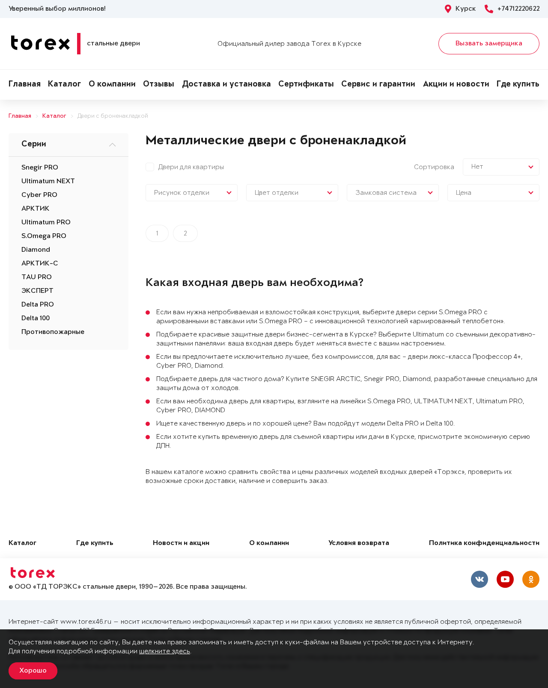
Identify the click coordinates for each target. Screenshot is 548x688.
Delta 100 (35, 318)
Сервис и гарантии (378, 84)
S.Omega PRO (43, 236)
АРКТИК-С (39, 264)
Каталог (64, 84)
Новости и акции (181, 543)
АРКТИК (35, 209)
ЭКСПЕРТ (37, 291)
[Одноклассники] (530, 579)
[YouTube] (505, 579)
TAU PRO (36, 277)
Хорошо (33, 671)
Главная (25, 84)
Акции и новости (456, 84)
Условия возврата (358, 543)
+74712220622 (518, 9)
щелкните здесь (164, 651)
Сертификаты (306, 84)
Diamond (35, 250)
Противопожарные (52, 332)
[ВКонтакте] (479, 579)
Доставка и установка (226, 84)
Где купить (518, 84)
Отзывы (158, 84)
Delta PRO (37, 305)
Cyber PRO (39, 195)
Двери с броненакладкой (112, 116)
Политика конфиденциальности (484, 543)
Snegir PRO (39, 168)
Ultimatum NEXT (48, 181)
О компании (112, 84)
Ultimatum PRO (46, 222)
